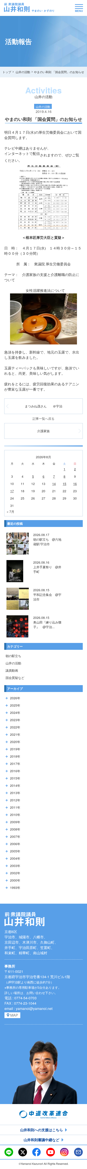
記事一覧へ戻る (43, 418)
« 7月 (10, 511)
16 (75, 483)
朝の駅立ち (13, 656)
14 (54, 483)
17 (12, 491)
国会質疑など (15, 677)
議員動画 (12, 670)
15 (64, 483)
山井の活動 (13, 663)
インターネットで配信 (22, 154)
